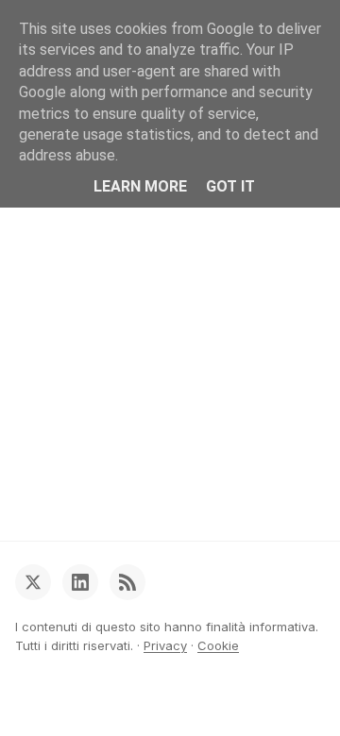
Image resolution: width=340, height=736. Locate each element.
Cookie (218, 645)
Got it (230, 186)
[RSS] (127, 582)
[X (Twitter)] (33, 582)
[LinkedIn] (80, 582)
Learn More (140, 186)
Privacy (165, 645)
